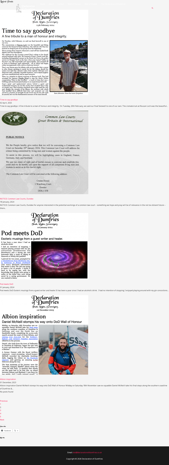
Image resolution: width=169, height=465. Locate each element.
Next (2, 419)
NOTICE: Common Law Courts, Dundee (16, 198)
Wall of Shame (91, 4)
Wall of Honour (74, 4)
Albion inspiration (8, 379)
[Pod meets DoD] (44, 246)
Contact (61, 4)
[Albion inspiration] (44, 334)
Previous (4, 401)
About (51, 4)
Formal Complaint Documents (53, 12)
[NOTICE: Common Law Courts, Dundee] (44, 152)
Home (42, 4)
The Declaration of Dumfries (113, 4)
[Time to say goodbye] (44, 52)
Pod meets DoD (6, 284)
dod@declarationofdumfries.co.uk (87, 452)
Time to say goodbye (9, 99)
